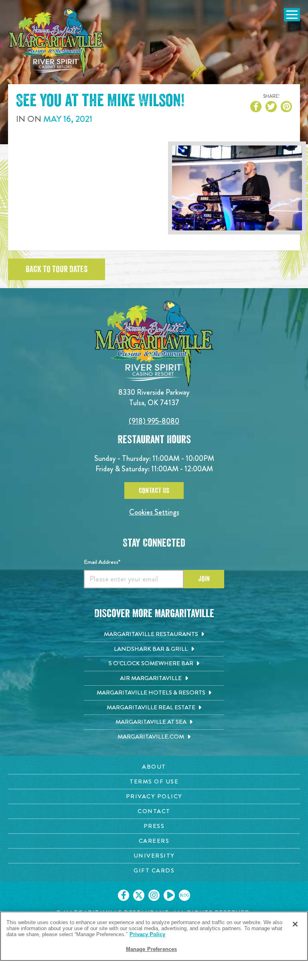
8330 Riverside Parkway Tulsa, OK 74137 (154, 397)
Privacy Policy (147, 934)
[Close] (295, 924)
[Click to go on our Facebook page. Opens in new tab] (123, 895)
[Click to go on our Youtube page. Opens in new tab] (169, 895)
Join (204, 578)
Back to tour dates (56, 269)
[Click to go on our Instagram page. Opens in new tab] (154, 895)
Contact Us (154, 490)
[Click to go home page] (56, 42)
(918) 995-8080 (154, 421)
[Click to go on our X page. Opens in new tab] (138, 895)
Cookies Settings (154, 512)
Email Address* (102, 561)
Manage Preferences (151, 949)
